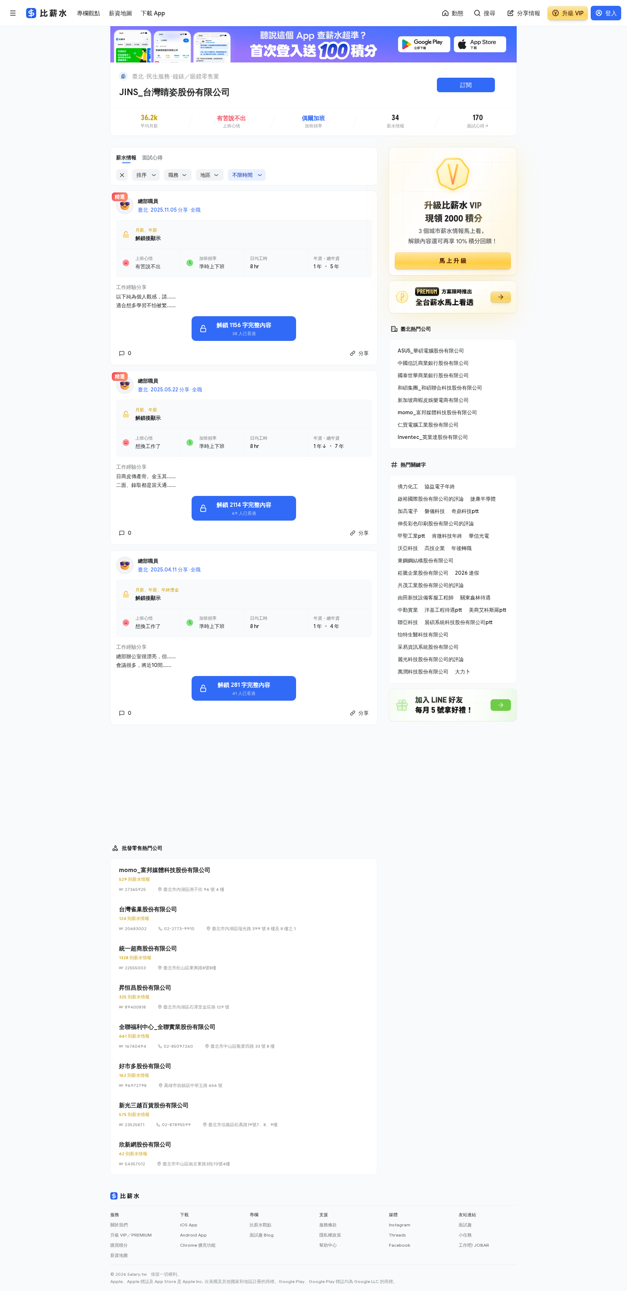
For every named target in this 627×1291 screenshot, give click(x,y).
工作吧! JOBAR (474, 1245)
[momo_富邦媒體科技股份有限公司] (243, 879)
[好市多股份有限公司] (243, 1075)
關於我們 (119, 1224)
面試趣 (465, 1224)
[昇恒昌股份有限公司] (243, 997)
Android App (193, 1235)
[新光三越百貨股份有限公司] (243, 1114)
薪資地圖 (119, 1255)
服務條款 (328, 1224)
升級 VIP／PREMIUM (131, 1235)
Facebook (399, 1245)
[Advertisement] (243, 781)
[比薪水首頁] (124, 1196)
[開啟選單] (13, 13)
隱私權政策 (330, 1235)
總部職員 (148, 201)
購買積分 (119, 1245)
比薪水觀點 (260, 1224)
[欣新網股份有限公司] (243, 1154)
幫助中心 (328, 1245)
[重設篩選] (122, 175)
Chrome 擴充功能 (198, 1245)
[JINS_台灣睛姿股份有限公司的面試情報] (478, 122)
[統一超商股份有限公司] (243, 958)
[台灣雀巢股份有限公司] (243, 918)
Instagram (399, 1224)
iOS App (188, 1224)
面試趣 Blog (262, 1235)
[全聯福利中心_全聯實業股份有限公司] (243, 1036)
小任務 (465, 1235)
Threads (397, 1235)
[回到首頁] (123, 76)
